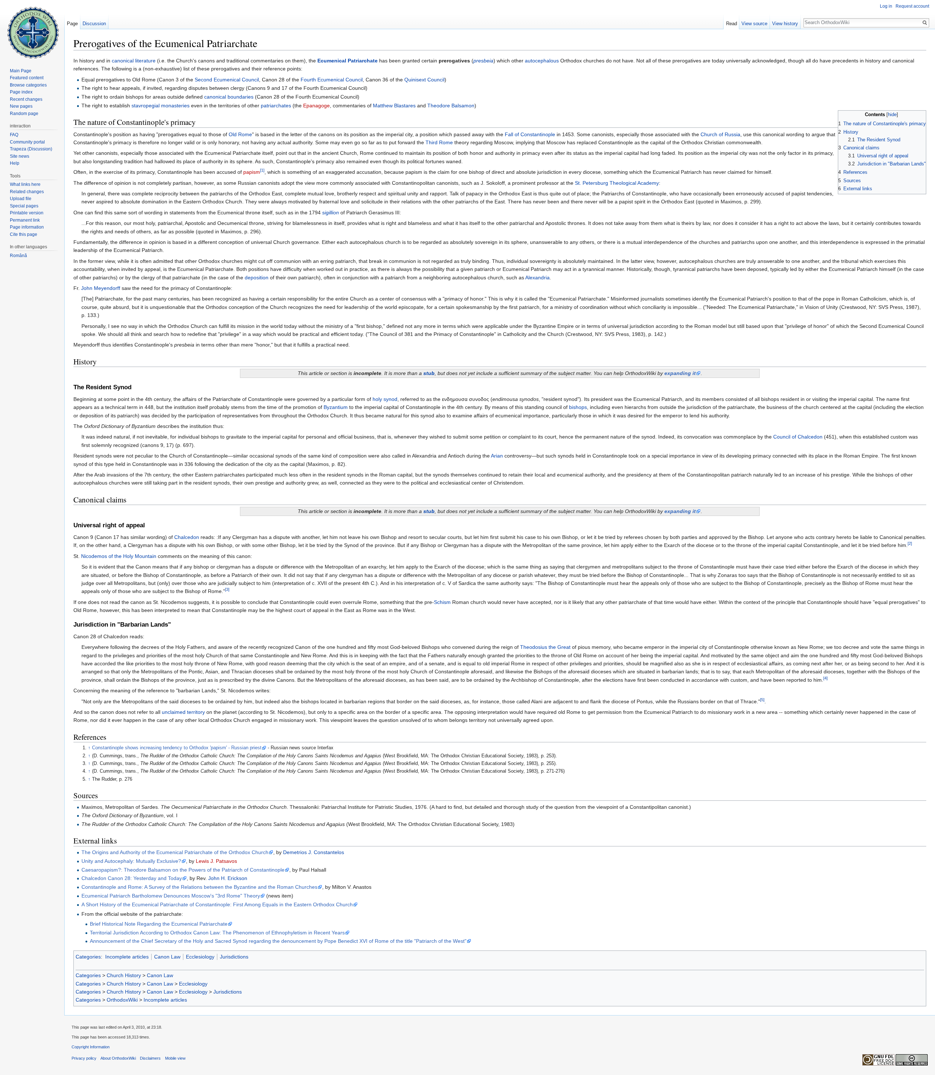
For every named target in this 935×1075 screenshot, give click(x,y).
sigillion (330, 212)
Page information (27, 227)
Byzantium (336, 407)
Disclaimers (150, 1058)
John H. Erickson (227, 878)
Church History (124, 975)
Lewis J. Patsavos (216, 861)
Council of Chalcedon (798, 437)
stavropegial (145, 105)
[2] (910, 544)
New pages (21, 106)
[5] (762, 699)
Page (72, 23)
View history (785, 23)
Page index (21, 92)
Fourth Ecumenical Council (332, 80)
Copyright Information (91, 1047)
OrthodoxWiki (122, 1000)
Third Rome (439, 142)
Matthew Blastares (394, 105)
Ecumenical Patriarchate (347, 61)
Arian (497, 456)
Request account (912, 6)
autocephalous (542, 61)
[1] (262, 170)
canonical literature (134, 61)
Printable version (26, 212)
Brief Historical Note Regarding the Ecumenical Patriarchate (159, 924)
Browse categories (28, 85)
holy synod (385, 399)
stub (429, 373)
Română (18, 255)
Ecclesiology (200, 957)
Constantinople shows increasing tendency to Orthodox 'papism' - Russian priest (177, 747)
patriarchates (276, 105)
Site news (19, 156)
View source (754, 23)
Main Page (20, 70)
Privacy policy (84, 1058)
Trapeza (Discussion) (31, 149)
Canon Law (167, 957)
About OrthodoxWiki (118, 1058)
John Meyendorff (100, 288)
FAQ (14, 134)
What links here (25, 184)
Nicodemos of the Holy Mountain (118, 556)
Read (731, 23)
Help (14, 163)
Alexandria (537, 277)
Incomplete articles (127, 957)
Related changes (27, 191)
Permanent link (25, 220)
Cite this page (23, 234)
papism (251, 172)
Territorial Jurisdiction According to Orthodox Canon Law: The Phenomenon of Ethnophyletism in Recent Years (217, 933)
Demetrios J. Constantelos (313, 852)
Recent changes (26, 99)
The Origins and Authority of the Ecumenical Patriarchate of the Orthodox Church (174, 852)
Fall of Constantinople (530, 134)
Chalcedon (186, 537)
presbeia (483, 61)
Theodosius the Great (545, 647)
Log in (886, 6)
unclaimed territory (183, 712)
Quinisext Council (424, 80)
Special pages (24, 206)
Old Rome (240, 134)
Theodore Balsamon (450, 105)
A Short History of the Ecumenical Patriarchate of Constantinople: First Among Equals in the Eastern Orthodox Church (217, 904)
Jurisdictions (234, 957)
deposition (256, 277)
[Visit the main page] (32, 29)
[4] (825, 678)
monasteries (175, 105)
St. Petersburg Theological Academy (617, 183)
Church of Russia (720, 134)
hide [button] (892, 114)
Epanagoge (316, 105)
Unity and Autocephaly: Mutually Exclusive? (131, 861)
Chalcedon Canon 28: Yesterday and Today (131, 878)
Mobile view (175, 1058)
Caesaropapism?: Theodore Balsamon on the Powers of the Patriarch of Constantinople (183, 870)
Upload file (20, 198)
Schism (442, 602)
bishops (578, 407)
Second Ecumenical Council (227, 80)
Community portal (27, 142)
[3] (227, 590)
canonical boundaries (228, 97)
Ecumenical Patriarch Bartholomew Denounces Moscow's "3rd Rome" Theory (170, 896)
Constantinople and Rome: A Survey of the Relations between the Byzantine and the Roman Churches (199, 887)
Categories (88, 957)
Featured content (26, 77)
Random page (24, 113)
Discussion (94, 23)
